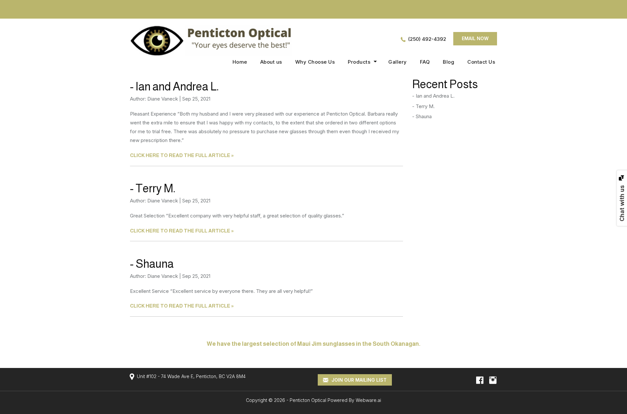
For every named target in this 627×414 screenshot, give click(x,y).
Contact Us (481, 62)
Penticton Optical (308, 400)
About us (271, 62)
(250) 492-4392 (427, 39)
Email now (475, 38)
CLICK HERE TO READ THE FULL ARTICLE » (182, 155)
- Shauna (152, 263)
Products (359, 62)
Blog (448, 62)
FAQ (425, 62)
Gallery (397, 62)
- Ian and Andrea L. (174, 86)
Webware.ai (368, 400)
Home (240, 62)
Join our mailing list (358, 380)
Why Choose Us (315, 62)
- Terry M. (152, 188)
